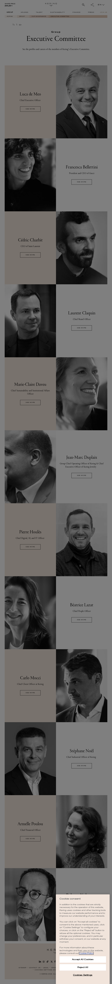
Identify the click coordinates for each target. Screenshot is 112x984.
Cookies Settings (82, 975)
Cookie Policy (86, 953)
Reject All (82, 967)
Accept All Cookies (83, 959)
